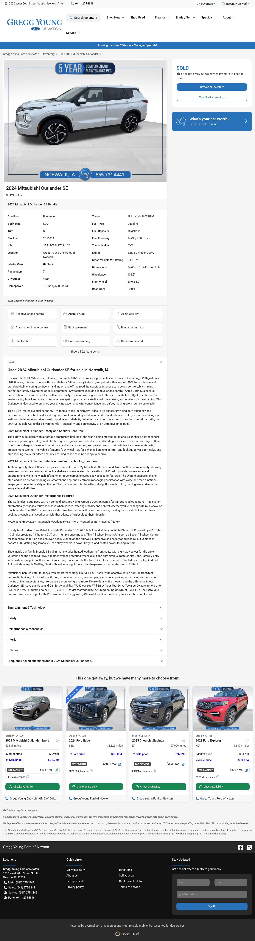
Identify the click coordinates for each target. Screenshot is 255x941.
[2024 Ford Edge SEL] (96, 708)
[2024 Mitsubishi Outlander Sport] (32, 708)
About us (72, 875)
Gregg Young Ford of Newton (21, 54)
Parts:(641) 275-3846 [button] (21, 897)
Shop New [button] (113, 17)
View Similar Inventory (212, 97)
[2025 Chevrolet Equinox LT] (159, 708)
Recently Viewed (236, 3)
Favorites (207, 3)
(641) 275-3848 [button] (84, 3)
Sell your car (127, 875)
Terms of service (129, 887)
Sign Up (212, 906)
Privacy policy (75, 887)
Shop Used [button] (137, 17)
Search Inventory (85, 17)
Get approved (74, 881)
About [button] (227, 17)
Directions (125, 869)
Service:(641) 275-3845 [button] (22, 892)
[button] (35, 3)
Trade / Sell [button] (183, 17)
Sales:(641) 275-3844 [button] (21, 887)
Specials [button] (207, 17)
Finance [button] (160, 17)
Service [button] (71, 33)
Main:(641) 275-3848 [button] (21, 882)
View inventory (75, 869)
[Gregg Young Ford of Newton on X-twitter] (247, 847)
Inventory (49, 54)
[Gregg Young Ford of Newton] (34, 24)
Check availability (23, 786)
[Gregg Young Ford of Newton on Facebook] (239, 847)
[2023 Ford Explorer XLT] (223, 708)
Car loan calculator (131, 881)
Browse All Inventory (212, 86)
